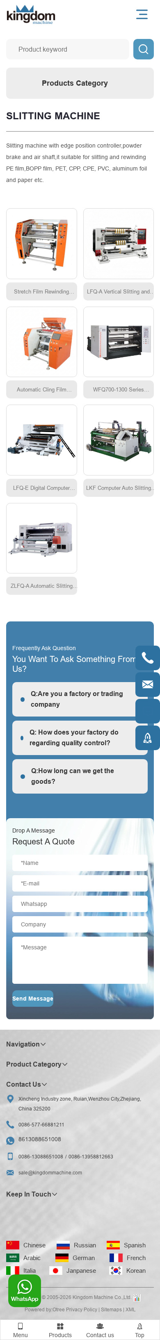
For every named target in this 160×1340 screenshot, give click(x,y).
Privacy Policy (81, 1309)
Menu (20, 1330)
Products (60, 1330)
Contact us (100, 1330)
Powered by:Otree (45, 1309)
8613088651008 (39, 1139)
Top (139, 1330)
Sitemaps (111, 1309)
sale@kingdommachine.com (50, 1172)
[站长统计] (137, 1298)
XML (131, 1309)
